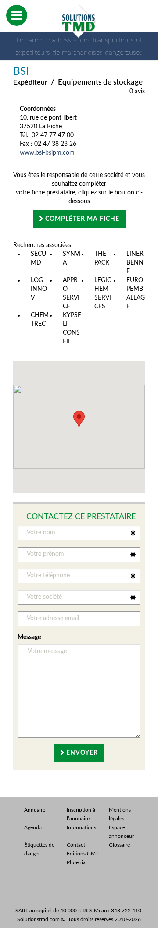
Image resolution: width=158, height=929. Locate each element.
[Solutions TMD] (79, 21)
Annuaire (34, 809)
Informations (81, 827)
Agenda (33, 827)
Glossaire (119, 845)
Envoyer (81, 753)
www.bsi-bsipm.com (47, 153)
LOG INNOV (39, 289)
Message (29, 637)
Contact (76, 845)
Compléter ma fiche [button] (81, 219)
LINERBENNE (135, 263)
